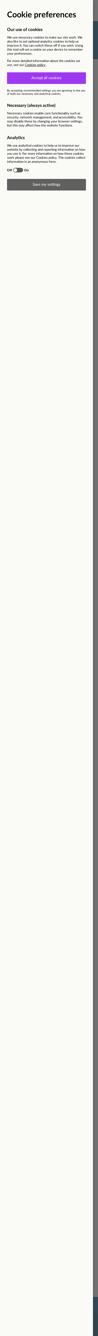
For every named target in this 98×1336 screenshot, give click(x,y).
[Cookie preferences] (49, 668)
